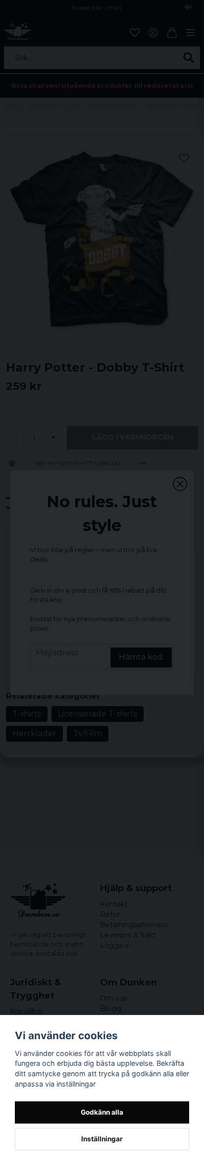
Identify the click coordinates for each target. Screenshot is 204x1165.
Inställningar (102, 1139)
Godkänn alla (102, 1112)
